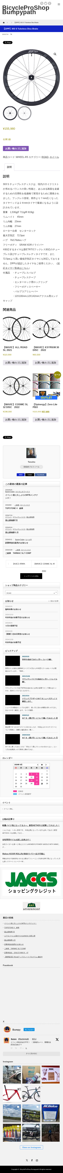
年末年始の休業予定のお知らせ (17, 617)
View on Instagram (31, 1147)
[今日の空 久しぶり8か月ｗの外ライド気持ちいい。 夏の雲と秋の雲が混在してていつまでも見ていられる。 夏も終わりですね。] (12, 1112)
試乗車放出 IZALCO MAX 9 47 (16, 952)
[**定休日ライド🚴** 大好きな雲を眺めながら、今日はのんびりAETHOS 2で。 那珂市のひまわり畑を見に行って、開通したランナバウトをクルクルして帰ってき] (31, 1112)
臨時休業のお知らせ (13, 609)
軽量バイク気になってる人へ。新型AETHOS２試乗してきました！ (31, 825)
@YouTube (15, 1044)
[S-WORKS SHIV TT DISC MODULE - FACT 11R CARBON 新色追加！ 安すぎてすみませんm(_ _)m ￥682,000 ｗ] (12, 1093)
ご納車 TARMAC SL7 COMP (18, 553)
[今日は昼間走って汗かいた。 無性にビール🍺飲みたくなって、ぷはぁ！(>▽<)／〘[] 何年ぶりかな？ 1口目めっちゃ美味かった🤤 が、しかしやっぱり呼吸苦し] (50, 1093)
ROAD (45, 157)
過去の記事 (54, 601)
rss (41, 3)
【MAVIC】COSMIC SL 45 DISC (44, 565)
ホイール (54, 157)
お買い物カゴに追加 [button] (15, 362)
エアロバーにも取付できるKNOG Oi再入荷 (19, 936)
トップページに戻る (31, 576)
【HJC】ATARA (18, 564)
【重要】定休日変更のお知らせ (17, 634)
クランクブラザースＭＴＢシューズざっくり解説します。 (39, 700)
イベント (8, 517)
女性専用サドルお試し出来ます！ (16, 840)
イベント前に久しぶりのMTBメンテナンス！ (21, 496)
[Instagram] (36, 1160)
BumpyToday (10, 491)
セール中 (28, 539)
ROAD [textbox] (31, 593)
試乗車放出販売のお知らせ (16, 543)
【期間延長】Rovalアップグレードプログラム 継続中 (23, 957)
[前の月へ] (36, 764)
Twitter (29, 475)
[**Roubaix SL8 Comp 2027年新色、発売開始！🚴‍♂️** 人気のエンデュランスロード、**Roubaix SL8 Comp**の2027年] (31, 1093)
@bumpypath (23, 1039)
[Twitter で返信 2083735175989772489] (12, 1048)
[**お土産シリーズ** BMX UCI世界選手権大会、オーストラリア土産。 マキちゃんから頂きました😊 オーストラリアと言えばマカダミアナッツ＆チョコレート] (50, 1073)
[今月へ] (42, 764)
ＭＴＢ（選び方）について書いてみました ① (40, 738)
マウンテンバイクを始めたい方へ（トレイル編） (39, 680)
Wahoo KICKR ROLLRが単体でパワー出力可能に (23, 854)
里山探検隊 (30, 517)
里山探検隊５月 (12, 532)
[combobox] (31, 592)
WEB (20, 475)
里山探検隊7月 (11, 520)
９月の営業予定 (11, 626)
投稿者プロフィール (31, 467)
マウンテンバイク (19, 517)
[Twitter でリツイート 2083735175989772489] (16, 1048)
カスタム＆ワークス (22, 491)
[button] (55, 54)
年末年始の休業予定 (13, 642)
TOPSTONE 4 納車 (14, 508)
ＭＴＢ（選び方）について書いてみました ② (40, 718)
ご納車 (17, 505)
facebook (49, 3)
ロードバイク (25, 505)
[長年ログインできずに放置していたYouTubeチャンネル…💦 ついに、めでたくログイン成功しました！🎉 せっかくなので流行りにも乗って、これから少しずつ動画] (50, 1132)
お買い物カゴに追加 (15, 148)
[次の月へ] (47, 764)
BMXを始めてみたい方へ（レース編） (37, 659)
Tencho (31, 462)
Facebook (40, 475)
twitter (45, 3)
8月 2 (34, 1039)
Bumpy (14, 1039)
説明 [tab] (9, 167)
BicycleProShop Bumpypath (25, 9)
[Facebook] (31, 1160)
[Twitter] (26, 1160)
